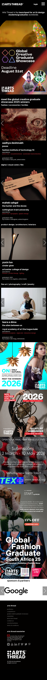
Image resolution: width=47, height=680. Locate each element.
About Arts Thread (12, 618)
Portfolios (10, 609)
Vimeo (22, 644)
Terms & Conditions (13, 625)
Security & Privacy (12, 623)
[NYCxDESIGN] (16, 591)
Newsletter (10, 616)
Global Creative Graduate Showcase (17, 614)
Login (36, 4)
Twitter (25, 644)
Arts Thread (13, 4)
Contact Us (10, 620)
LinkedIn (15, 644)
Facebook (19, 644)
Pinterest (29, 644)
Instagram (8, 644)
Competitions (11, 611)
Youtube (12, 644)
